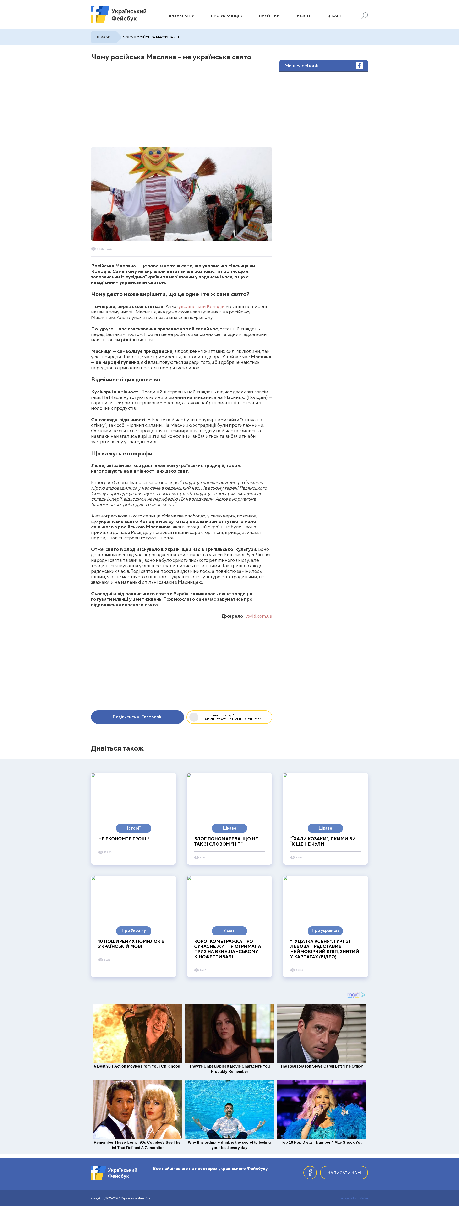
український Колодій (202, 306)
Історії (133, 828)
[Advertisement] (136, 105)
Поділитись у (137, 716)
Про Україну (180, 16)
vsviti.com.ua (259, 616)
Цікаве (334, 16)
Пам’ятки (269, 16)
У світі (303, 16)
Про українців (226, 16)
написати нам (344, 1172)
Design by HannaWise (354, 1198)
